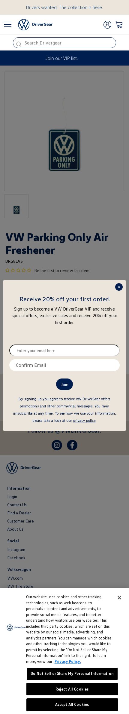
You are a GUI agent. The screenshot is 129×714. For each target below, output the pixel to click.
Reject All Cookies (72, 689)
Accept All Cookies (72, 704)
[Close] (119, 597)
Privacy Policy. (68, 661)
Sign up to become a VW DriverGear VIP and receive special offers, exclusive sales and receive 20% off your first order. (64, 315)
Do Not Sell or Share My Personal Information (72, 673)
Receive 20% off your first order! (65, 298)
